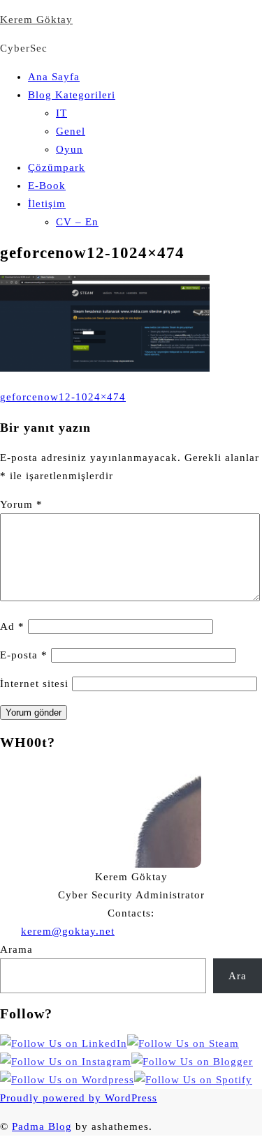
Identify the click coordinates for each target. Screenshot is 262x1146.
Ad (12, 626)
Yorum (21, 504)
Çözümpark (56, 167)
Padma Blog (42, 1126)
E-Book (47, 185)
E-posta (24, 655)
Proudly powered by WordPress (78, 1097)
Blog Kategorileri (71, 94)
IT (61, 113)
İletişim (47, 203)
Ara (237, 975)
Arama (16, 949)
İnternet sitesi (34, 683)
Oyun (69, 149)
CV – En (77, 221)
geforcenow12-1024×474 (63, 396)
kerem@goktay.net (68, 931)
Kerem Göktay (36, 19)
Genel (70, 131)
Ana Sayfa (54, 76)
